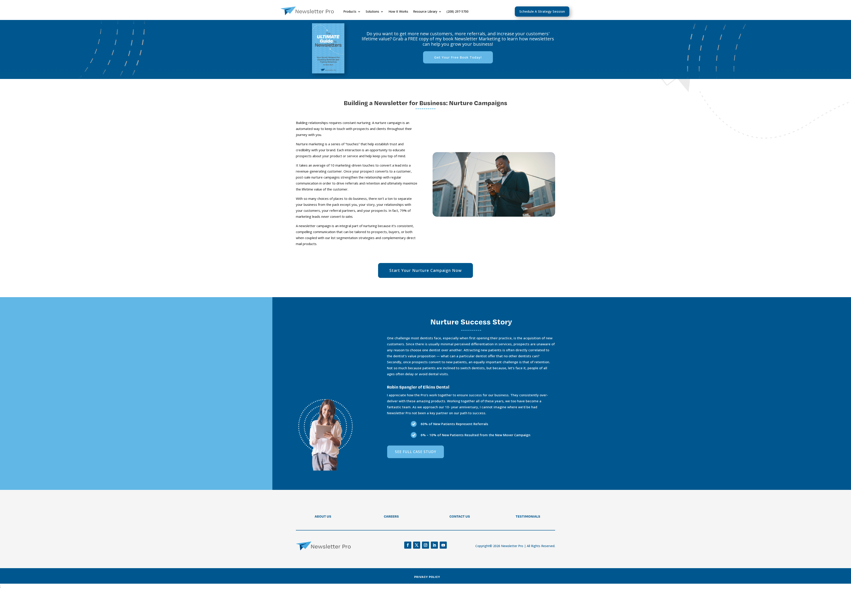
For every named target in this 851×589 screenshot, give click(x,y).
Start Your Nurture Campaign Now (425, 270)
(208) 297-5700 (457, 11)
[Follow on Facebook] (407, 545)
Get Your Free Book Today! (458, 57)
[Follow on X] (416, 545)
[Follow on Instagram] (425, 545)
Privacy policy (427, 577)
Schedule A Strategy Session (542, 11)
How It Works (398, 11)
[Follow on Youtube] (443, 545)
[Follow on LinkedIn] (434, 545)
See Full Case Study (415, 451)
